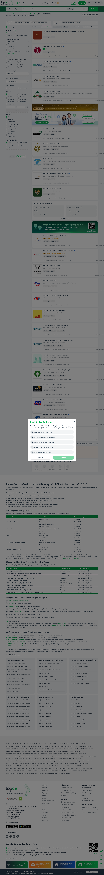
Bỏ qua (40, 457)
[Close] (74, 421)
